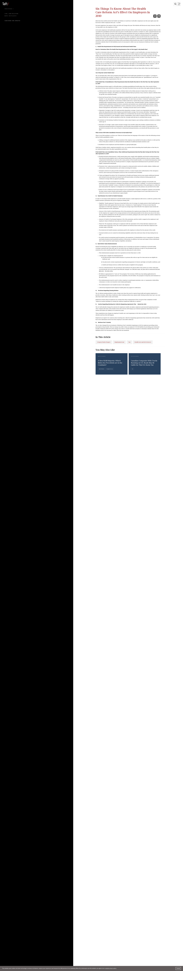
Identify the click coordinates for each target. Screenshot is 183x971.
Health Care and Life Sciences (143, 342)
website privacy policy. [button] (111, 968)
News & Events (8, 8)
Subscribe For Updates (12, 20)
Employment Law (119, 342)
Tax (129, 342)
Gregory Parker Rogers (103, 342)
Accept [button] (178, 968)
